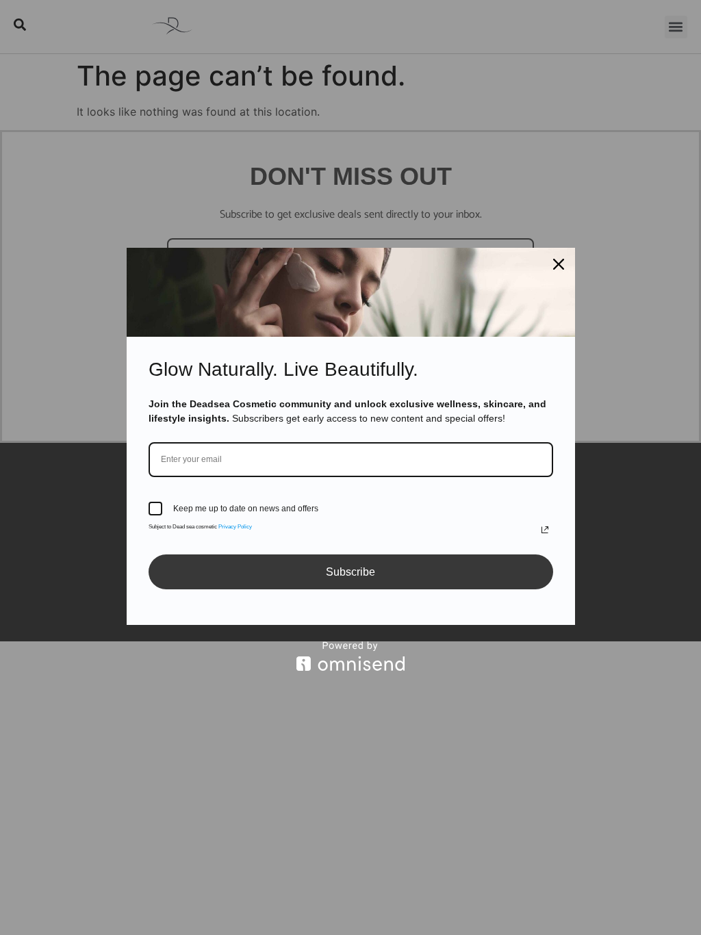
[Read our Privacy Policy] (545, 530)
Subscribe (350, 572)
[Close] (558, 264)
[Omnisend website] (351, 656)
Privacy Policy (235, 527)
